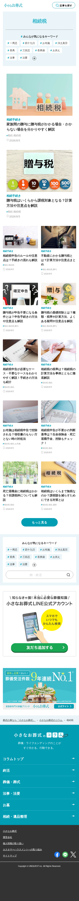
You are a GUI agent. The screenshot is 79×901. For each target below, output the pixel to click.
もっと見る (39, 522)
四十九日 (29, 43)
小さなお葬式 (10, 830)
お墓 (6, 804)
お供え (55, 50)
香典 (11, 50)
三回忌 (25, 50)
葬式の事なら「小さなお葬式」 (19, 720)
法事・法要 (11, 793)
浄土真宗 (61, 43)
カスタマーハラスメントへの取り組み (22, 849)
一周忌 (12, 43)
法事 (11, 57)
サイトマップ (10, 855)
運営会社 (7, 837)
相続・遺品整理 (15, 816)
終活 (6, 770)
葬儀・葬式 (11, 781)
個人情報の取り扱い (13, 843)
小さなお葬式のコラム (51, 720)
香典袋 (40, 50)
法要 (23, 57)
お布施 (45, 43)
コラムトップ (13, 758)
